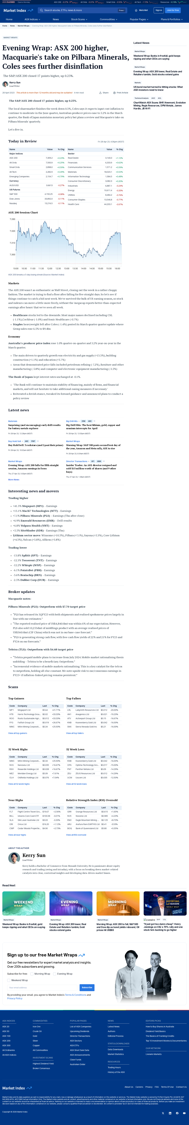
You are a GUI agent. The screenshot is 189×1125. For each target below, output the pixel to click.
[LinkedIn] (170, 1113)
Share (106, 93)
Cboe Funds (75, 1060)
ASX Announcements (80, 1055)
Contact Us (181, 1087)
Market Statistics (116, 1054)
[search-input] (80, 10)
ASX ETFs (74, 1046)
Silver (35, 1041)
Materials (12, 421)
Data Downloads (115, 1050)
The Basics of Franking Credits (160, 1036)
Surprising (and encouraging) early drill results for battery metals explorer (34, 426)
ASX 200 (57, 2)
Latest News (113, 1027)
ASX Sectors (76, 1041)
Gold (35, 1036)
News (56, 19)
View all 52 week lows (76, 784)
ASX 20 (5, 1027)
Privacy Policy (14, 998)
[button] (10, 38)
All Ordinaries (8, 1050)
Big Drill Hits (72, 421)
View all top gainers (17, 733)
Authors (111, 1031)
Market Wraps (23, 26)
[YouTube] (184, 1113)
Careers (139, 1087)
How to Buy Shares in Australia (160, 1027)
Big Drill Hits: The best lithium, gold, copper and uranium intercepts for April (93, 426)
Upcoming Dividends (79, 1031)
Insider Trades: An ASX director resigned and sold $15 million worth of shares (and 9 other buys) (91, 468)
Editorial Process (115, 1036)
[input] (42, 988)
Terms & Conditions (75, 995)
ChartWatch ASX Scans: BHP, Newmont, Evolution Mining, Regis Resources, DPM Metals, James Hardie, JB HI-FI (159, 106)
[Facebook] (177, 1113)
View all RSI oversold (76, 835)
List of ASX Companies (80, 1027)
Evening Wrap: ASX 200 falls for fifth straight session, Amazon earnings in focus (33, 467)
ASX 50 (5, 1031)
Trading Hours (114, 1068)
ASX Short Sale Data (79, 1050)
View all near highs (17, 835)
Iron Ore (36, 1027)
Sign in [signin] (159, 10)
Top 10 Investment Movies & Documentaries (166, 1041)
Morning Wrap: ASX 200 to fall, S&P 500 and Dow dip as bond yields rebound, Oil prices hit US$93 (118, 927)
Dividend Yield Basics (156, 1031)
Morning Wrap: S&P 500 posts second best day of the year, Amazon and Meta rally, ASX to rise (93, 446)
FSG (157, 1087)
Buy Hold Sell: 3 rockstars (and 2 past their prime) (35, 445)
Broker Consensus (41, 1068)
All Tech (138, 2)
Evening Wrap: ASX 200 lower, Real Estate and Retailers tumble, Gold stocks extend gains (67, 927)
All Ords (84, 2)
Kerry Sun (14, 82)
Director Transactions (76, 461)
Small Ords (110, 2)
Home (9, 19)
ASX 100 (6, 1036)
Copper (36, 1046)
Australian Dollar (77, 1064)
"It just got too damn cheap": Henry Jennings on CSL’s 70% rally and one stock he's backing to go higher (163, 927)
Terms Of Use (167, 1087)
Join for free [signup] (173, 10)
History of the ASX (116, 1072)
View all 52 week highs (19, 784)
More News (13, 480)
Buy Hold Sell (14, 441)
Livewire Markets (154, 1054)
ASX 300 (6, 1046)
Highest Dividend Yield (43, 1064)
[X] (163, 1113)
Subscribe (87, 988)
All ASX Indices (9, 1055)
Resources (165, 2)
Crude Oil (37, 1031)
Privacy (148, 1087)
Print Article (122, 93)
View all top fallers (75, 733)
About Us (129, 1087)
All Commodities (40, 1050)
